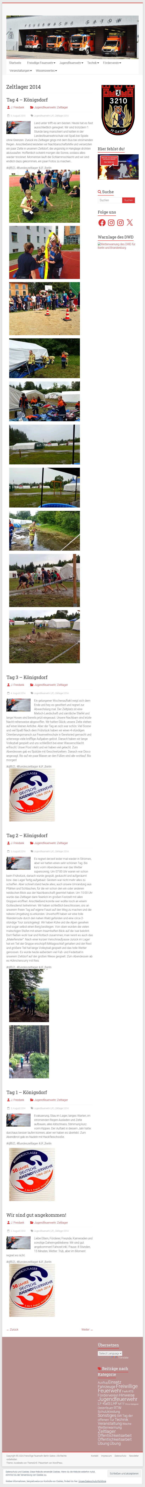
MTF (121, 1404)
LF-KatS (104, 1403)
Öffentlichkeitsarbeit (115, 1435)
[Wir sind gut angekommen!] (18, 1238)
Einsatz (114, 1382)
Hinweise (127, 1395)
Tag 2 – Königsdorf (27, 835)
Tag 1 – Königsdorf (26, 1092)
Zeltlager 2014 (62, 116)
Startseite (15, 63)
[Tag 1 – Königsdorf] (18, 1115)
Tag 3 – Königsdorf (27, 677)
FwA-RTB (128, 1391)
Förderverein (111, 63)
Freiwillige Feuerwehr (40, 63)
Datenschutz (120, 1456)
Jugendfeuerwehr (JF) (44, 116)
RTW (117, 1408)
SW (119, 1416)
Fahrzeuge (106, 1386)
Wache (126, 1423)
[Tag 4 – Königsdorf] (18, 122)
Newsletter (134, 1456)
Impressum (106, 1456)
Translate (123, 1357)
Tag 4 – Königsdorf (27, 100)
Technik (92, 63)
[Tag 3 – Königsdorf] (18, 700)
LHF (114, 1403)
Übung (103, 1443)
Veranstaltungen (20, 70)
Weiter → (87, 1329)
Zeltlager (62, 107)
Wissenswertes (45, 70)
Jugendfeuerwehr (70, 63)
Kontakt (94, 1456)
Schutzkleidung (109, 1412)
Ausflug (103, 1382)
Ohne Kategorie (131, 1404)
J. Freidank (17, 107)
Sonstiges (107, 1415)
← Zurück (12, 1329)
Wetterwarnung (110, 1427)
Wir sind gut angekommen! (36, 1215)
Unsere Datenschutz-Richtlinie (92, 1481)
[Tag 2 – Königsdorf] (18, 858)
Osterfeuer (105, 1408)
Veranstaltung (110, 1423)
